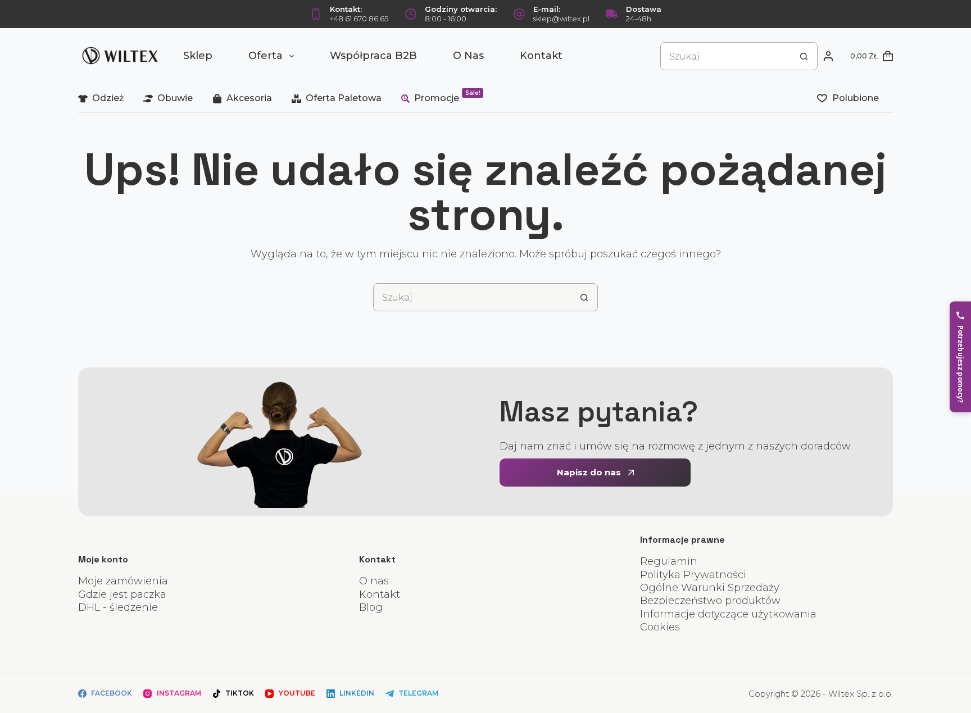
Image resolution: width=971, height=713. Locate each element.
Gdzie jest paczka (122, 594)
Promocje (447, 96)
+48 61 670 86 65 (359, 18)
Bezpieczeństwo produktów (710, 600)
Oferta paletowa (344, 98)
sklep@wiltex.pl (561, 18)
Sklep (197, 55)
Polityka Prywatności (693, 575)
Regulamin (668, 561)
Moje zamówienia (123, 581)
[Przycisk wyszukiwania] (803, 56)
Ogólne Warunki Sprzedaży (709, 588)
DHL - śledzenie (118, 607)
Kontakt (541, 55)
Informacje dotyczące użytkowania (728, 614)
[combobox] (725, 56)
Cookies (660, 627)
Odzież (108, 98)
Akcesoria (249, 98)
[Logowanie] (828, 56)
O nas (468, 55)
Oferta (265, 55)
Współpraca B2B (373, 55)
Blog (371, 607)
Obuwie (175, 98)
